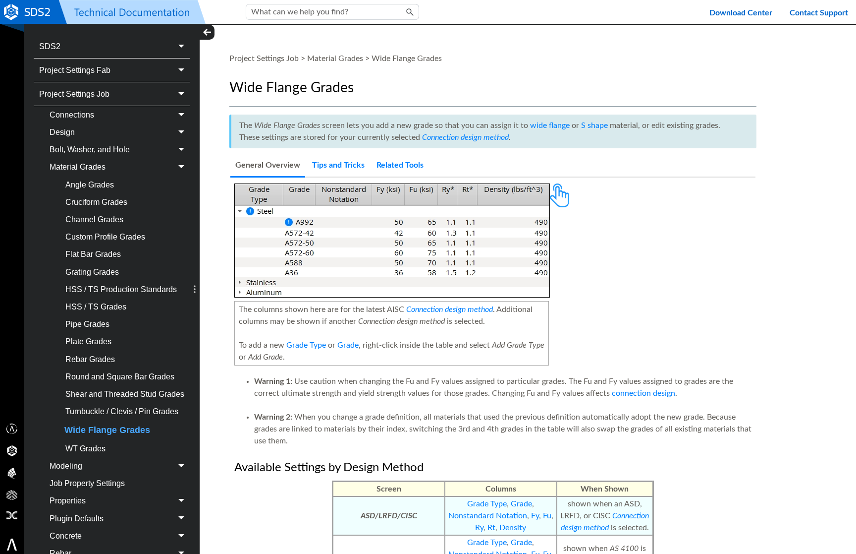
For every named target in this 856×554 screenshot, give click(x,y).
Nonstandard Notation (487, 516)
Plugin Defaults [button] (77, 518)
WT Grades (85, 448)
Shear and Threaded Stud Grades (124, 394)
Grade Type (306, 345)
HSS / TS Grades (95, 307)
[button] (410, 12)
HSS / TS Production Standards (121, 289)
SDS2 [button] (49, 46)
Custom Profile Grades (105, 237)
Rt (491, 528)
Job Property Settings (87, 483)
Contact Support (819, 13)
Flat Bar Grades (93, 254)
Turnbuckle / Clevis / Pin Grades (121, 411)
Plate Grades (88, 341)
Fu (547, 516)
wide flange (550, 125)
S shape (594, 125)
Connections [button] (72, 115)
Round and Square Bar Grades (119, 376)
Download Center (740, 13)
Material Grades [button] (78, 167)
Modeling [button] (66, 466)
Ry (479, 528)
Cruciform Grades (96, 202)
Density (512, 528)
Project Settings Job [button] (74, 94)
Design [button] (62, 132)
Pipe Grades (87, 324)
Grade (348, 345)
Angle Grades (89, 185)
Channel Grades (94, 219)
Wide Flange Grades (107, 430)
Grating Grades (92, 272)
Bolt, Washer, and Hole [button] (90, 149)
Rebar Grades (90, 359)
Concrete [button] (66, 536)
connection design (643, 393)
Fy (535, 516)
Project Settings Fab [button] (74, 70)
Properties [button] (68, 500)
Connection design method (465, 137)
